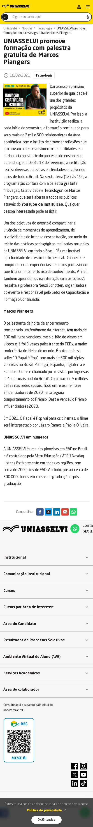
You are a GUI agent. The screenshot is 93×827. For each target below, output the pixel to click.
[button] (46, 557)
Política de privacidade (45, 810)
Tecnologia (43, 75)
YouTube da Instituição (42, 205)
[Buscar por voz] (88, 17)
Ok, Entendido (46, 819)
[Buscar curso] (5, 17)
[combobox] (46, 17)
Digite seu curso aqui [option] (26, 17)
